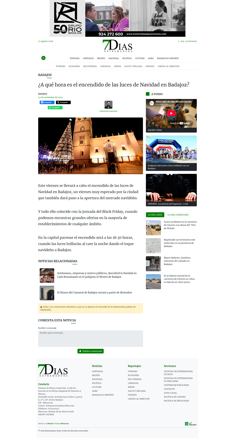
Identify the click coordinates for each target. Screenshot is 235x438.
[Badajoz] (117, 18)
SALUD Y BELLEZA (133, 66)
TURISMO (60, 66)
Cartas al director (168, 66)
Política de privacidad (176, 401)
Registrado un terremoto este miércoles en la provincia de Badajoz (179, 243)
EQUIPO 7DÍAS (155, 130)
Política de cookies (175, 397)
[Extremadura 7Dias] (117, 46)
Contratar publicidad (176, 385)
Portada (74, 58)
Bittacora (65, 423)
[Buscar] (43, 58)
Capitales (88, 58)
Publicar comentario (92, 351)
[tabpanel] (171, 256)
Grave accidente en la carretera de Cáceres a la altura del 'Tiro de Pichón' (180, 225)
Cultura (140, 58)
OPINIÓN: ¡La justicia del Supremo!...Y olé (168, 204)
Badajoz (45, 75)
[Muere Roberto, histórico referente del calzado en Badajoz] (153, 263)
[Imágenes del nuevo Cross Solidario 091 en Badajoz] (171, 149)
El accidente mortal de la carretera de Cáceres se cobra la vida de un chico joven (179, 279)
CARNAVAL (105, 66)
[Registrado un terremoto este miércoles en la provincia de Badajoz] (153, 245)
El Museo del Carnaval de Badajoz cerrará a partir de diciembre (94, 292)
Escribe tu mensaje (47, 328)
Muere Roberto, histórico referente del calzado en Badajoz (177, 261)
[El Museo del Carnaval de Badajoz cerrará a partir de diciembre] (47, 293)
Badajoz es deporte (168, 58)
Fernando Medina (108, 111)
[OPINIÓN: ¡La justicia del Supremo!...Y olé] (171, 187)
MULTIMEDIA (90, 66)
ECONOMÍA (74, 66)
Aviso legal (170, 393)
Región (101, 58)
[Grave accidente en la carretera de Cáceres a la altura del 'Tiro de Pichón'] (153, 227)
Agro (151, 58)
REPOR (117, 66)
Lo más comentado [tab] (178, 215)
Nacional (113, 58)
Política (127, 58)
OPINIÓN (150, 66)
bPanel (50, 423)
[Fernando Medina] (108, 105)
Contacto (169, 389)
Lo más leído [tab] (155, 215)
